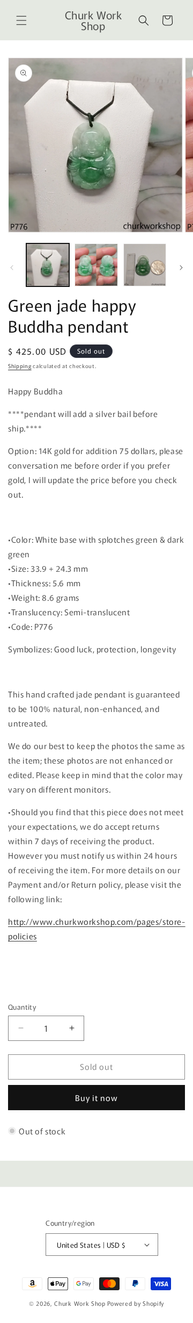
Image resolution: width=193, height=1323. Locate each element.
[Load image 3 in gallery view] (144, 264)
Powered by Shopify (136, 1303)
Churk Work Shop (80, 1303)
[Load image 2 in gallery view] (96, 264)
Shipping (20, 366)
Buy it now (96, 1097)
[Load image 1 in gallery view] (47, 264)
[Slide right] (181, 267)
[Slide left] (12, 267)
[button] (21, 20)
